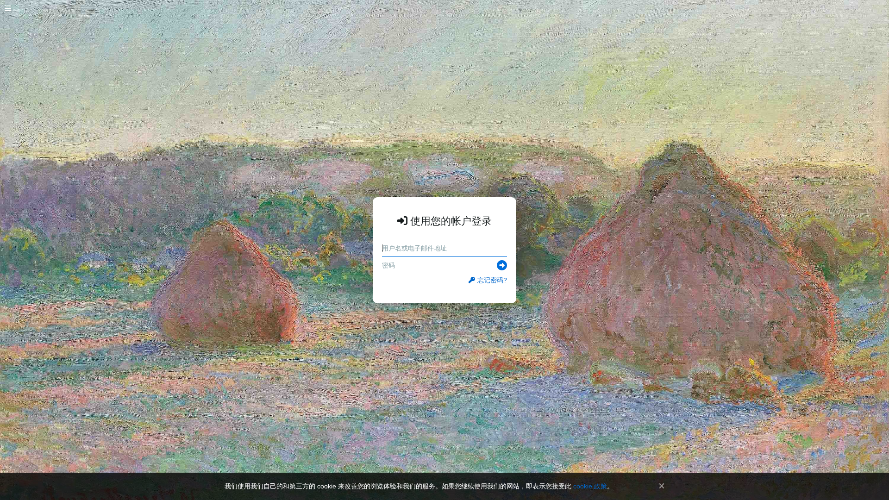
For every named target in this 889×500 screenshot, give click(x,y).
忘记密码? (492, 280)
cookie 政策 (590, 486)
